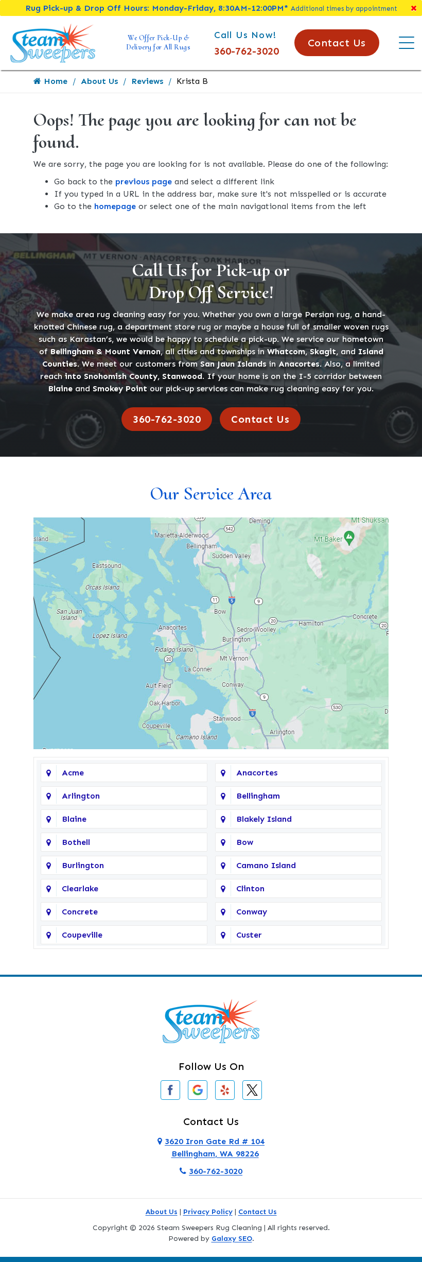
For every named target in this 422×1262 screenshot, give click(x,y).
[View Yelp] (225, 1089)
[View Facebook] (170, 1089)
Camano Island (266, 865)
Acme (73, 772)
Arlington (81, 796)
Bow (244, 842)
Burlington (83, 865)
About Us (99, 81)
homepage (115, 206)
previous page (143, 181)
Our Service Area (211, 493)
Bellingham (258, 796)
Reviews (147, 81)
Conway (251, 912)
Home (54, 81)
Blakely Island (264, 819)
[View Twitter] (252, 1089)
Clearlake (80, 888)
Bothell (76, 842)
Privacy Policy (208, 1211)
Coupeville (82, 935)
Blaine (74, 819)
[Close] (413, 8)
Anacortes (256, 772)
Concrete (80, 912)
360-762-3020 (246, 51)
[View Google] (197, 1089)
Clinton (250, 888)
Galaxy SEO (232, 1238)
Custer (249, 935)
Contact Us (337, 43)
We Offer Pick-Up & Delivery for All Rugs (158, 42)
